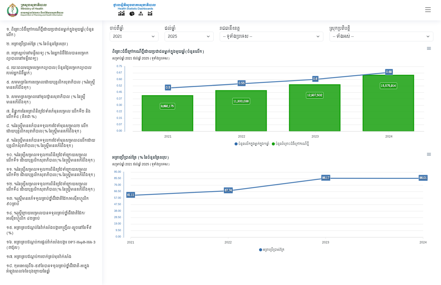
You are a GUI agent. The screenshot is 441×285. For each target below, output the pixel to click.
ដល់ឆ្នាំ (170, 29)
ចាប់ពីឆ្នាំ (117, 29)
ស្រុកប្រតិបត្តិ (339, 29)
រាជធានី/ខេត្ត (230, 29)
